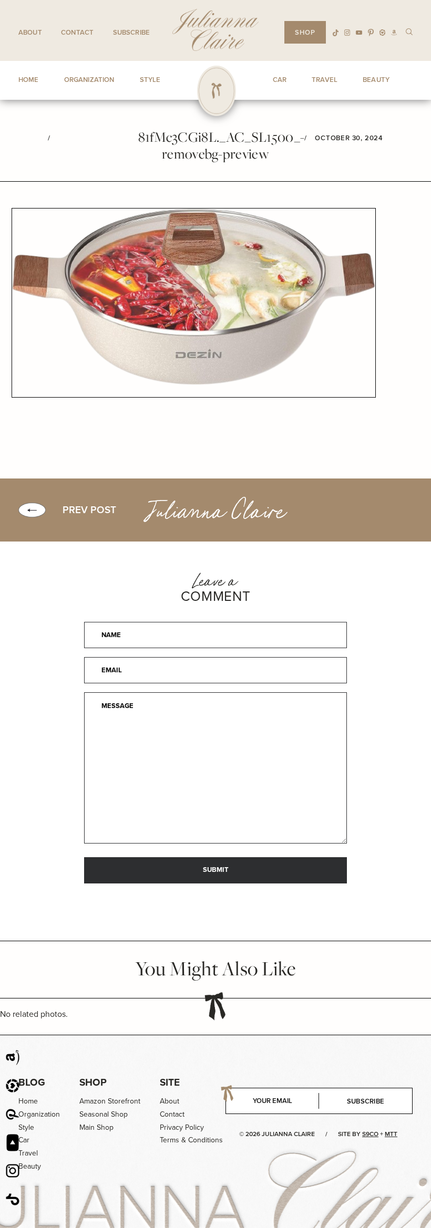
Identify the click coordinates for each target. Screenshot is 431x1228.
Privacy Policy (182, 1127)
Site (170, 1082)
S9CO (370, 1134)
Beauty (29, 1166)
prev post (89, 510)
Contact (77, 32)
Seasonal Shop (103, 1114)
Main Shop (96, 1127)
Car (23, 1140)
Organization (39, 1114)
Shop (93, 1082)
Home (28, 1101)
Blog (31, 1082)
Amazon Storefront (109, 1101)
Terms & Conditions (191, 1140)
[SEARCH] (409, 31)
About (30, 32)
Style (26, 1127)
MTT (391, 1134)
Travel (28, 1153)
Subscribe (131, 32)
